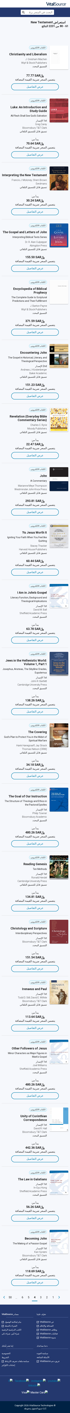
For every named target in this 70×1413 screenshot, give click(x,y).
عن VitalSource (46, 1322)
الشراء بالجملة (10, 1326)
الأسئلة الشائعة (43, 1357)
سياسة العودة (42, 1353)
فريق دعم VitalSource (49, 1361)
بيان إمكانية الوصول (12, 1322)
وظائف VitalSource (48, 1330)
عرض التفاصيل (35, 86)
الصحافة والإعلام (46, 1326)
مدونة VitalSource (47, 1337)
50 (10, 1297)
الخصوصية (6, 1353)
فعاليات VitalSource (48, 1333)
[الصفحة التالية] (4, 1297)
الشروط (5, 1357)
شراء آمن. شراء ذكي (10, 1333)
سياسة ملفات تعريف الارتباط (16, 1361)
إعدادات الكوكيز (8, 1365)
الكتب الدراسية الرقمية (11, 1330)
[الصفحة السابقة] (59, 1297)
